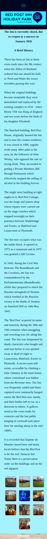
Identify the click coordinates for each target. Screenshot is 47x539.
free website (23, 536)
